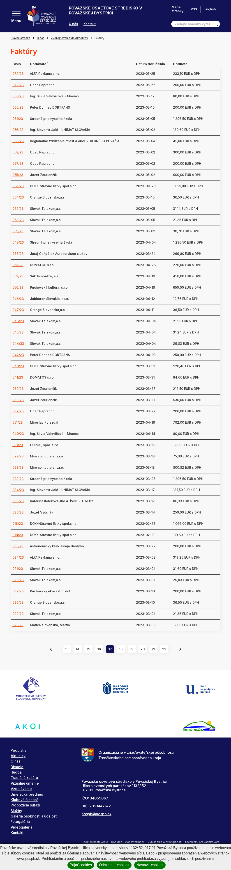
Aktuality (18, 756)
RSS (194, 9)
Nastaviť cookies (149, 865)
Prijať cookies (81, 865)
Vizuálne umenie (25, 783)
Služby (16, 810)
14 (77, 649)
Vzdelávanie (21, 788)
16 (99, 649)
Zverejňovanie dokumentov (69, 38)
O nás (73, 24)
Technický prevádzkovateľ (202, 842)
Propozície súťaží (25, 805)
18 (121, 649)
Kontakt (89, 24)
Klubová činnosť (24, 799)
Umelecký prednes (27, 794)
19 (132, 649)
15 (88, 649)
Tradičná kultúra (24, 777)
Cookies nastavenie (94, 842)
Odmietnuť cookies (114, 865)
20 (143, 649)
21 (153, 649)
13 (67, 649)
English (210, 9)
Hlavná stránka (20, 38)
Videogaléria (21, 827)
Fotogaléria (20, 821)
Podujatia (18, 750)
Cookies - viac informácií (127, 842)
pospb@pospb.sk (96, 814)
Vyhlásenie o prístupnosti (165, 842)
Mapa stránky (177, 9)
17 (110, 649)
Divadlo (17, 767)
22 (164, 649)
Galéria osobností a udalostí (34, 816)
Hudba (16, 772)
